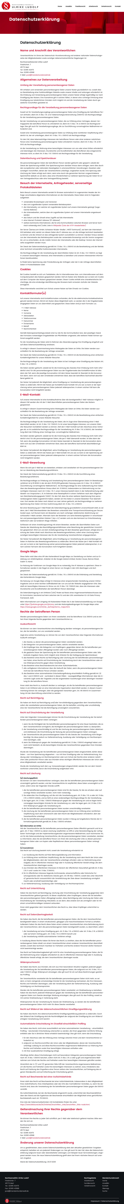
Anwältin (69, 6)
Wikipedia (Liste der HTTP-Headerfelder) (69, 225)
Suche (104, 1191)
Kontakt (118, 6)
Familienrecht (80, 6)
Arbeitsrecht (93, 6)
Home (60, 6)
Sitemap (105, 1188)
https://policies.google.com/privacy (39, 604)
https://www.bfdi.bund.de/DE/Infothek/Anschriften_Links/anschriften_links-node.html (54, 1104)
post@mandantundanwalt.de (38, 75)
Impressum (95, 1201)
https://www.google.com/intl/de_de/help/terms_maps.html (45, 607)
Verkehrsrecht (106, 6)
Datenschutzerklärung (110, 1201)
